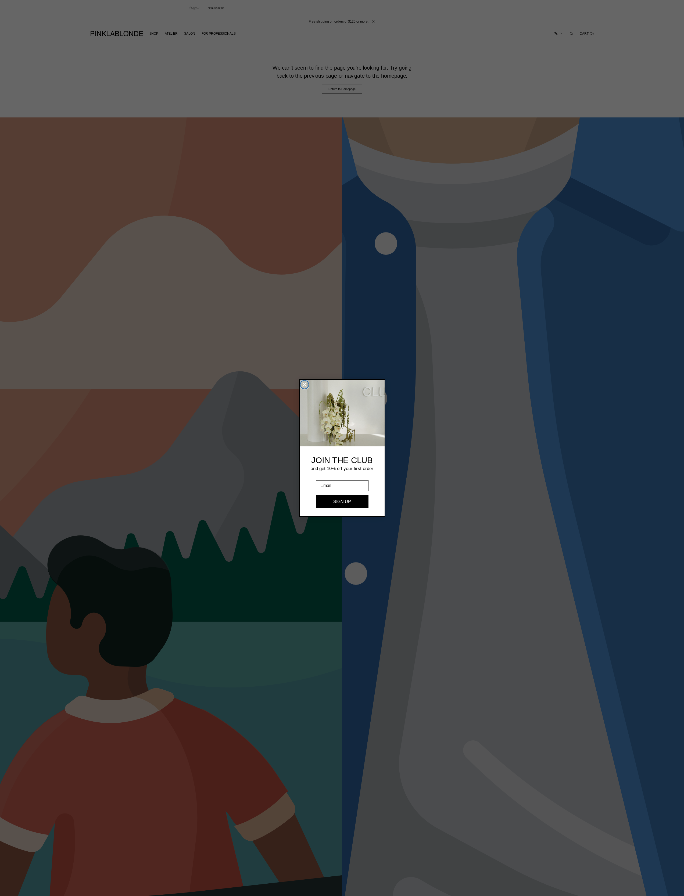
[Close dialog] (304, 384)
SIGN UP (342, 501)
